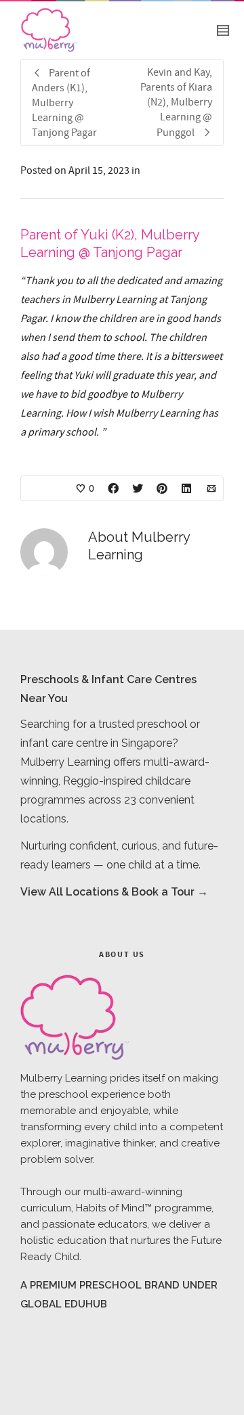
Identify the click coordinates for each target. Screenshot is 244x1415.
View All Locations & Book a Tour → (114, 891)
